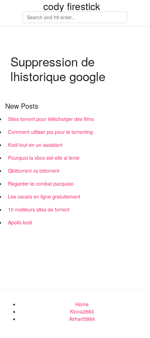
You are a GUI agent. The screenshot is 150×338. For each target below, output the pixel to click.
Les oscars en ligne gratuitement (44, 196)
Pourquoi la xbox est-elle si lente (44, 157)
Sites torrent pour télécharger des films (51, 118)
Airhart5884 (82, 318)
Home (82, 304)
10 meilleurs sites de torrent (38, 209)
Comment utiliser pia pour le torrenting (50, 131)
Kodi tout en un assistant (35, 144)
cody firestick (71, 6)
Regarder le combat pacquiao (41, 183)
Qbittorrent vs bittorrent (33, 170)
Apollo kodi (20, 222)
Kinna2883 (82, 311)
